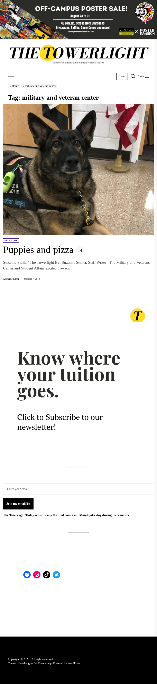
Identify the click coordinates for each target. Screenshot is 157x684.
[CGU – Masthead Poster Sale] (78, 2)
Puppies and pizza (38, 249)
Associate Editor (11, 278)
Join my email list (18, 503)
